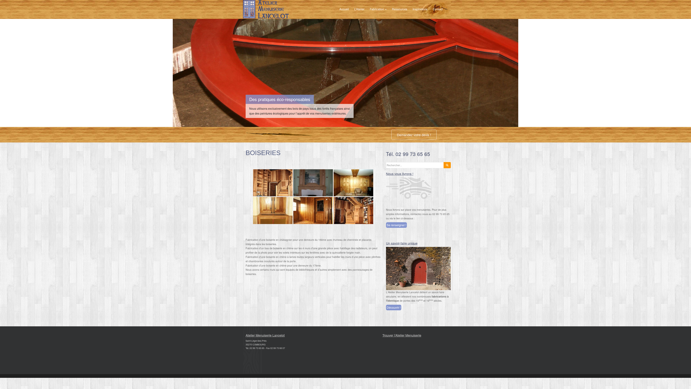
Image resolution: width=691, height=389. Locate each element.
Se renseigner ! (396, 225)
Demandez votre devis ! (414, 134)
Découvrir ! (394, 307)
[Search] (447, 165)
